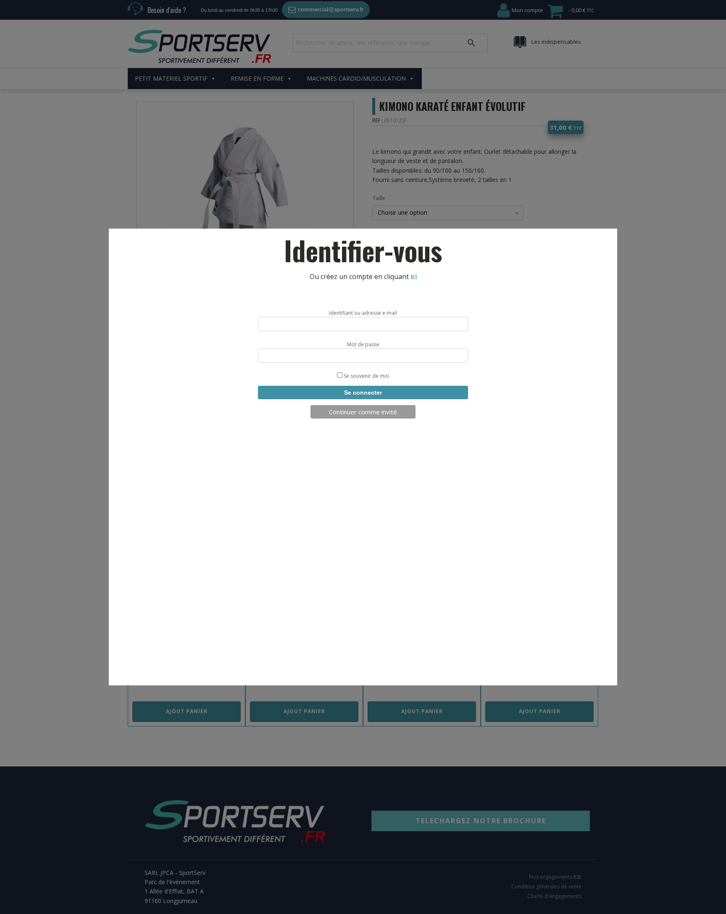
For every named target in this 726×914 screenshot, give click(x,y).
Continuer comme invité (363, 412)
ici (413, 276)
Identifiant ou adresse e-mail (363, 312)
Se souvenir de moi (365, 375)
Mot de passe (363, 344)
